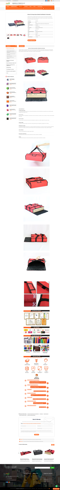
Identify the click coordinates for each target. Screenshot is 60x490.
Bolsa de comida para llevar (10, 48)
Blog (30, 6)
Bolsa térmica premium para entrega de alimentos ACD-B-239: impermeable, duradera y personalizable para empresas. (13, 118)
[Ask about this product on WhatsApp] (56, 486)
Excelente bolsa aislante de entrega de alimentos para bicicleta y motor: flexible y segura (13, 83)
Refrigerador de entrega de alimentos (10, 61)
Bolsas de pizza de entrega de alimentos (47, 481)
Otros (33, 484)
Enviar (36, 434)
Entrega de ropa (9, 67)
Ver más (10, 80)
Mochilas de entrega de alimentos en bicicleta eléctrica (48, 479)
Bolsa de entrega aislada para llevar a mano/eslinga (11, 54)
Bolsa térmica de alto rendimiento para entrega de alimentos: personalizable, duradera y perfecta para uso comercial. (13, 109)
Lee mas (25, 453)
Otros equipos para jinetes (10, 69)
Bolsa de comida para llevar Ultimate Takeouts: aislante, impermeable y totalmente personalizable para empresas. (13, 105)
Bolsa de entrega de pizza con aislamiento (10, 58)
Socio (34, 6)
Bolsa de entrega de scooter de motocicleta (10, 52)
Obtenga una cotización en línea (49, 8)
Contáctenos (40, 6)
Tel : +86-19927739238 (9, 478)
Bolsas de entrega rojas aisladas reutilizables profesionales (32, 423)
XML (36, 488)
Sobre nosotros (13, 6)
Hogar (8, 6)
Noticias (26, 6)
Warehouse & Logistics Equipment (11, 71)
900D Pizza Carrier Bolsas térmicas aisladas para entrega (24, 459)
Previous (52, 444)
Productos (20, 6)
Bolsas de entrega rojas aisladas (31, 415)
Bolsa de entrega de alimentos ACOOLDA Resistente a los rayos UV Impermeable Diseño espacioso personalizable (13, 79)
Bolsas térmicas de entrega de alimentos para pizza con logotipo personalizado (32, 439)
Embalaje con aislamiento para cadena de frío (11, 65)
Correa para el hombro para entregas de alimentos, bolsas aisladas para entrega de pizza (33, 441)
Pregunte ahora (32, 40)
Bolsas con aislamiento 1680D (22, 415)
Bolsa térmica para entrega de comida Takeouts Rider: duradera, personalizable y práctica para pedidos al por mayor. (13, 114)
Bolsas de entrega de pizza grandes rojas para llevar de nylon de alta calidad (47, 459)
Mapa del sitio (33, 488)
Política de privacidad (40, 488)
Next (53, 444)
